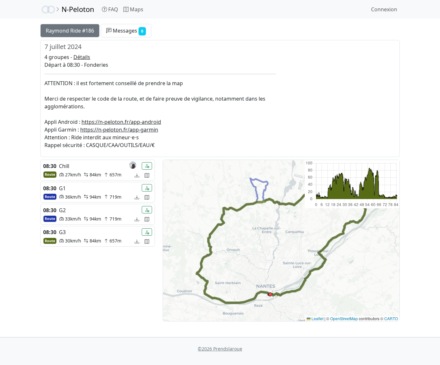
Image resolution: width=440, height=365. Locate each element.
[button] (270, 294)
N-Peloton (78, 9)
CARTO (391, 318)
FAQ (112, 9)
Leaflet (317, 318)
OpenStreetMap (344, 318)
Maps (136, 9)
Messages (127, 30)
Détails (81, 57)
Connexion (384, 9)
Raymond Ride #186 (70, 30)
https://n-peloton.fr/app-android (121, 121)
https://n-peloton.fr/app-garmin (119, 129)
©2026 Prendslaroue (220, 349)
